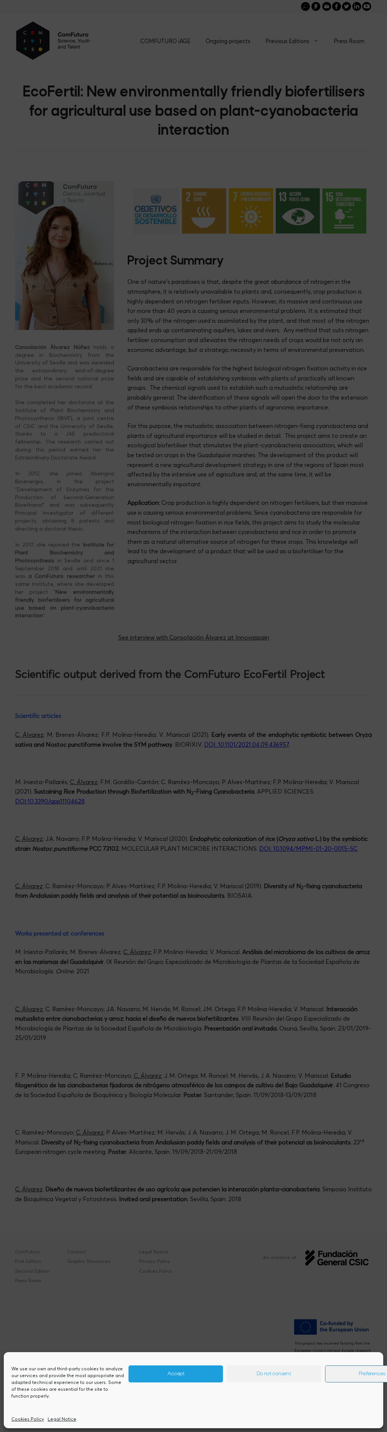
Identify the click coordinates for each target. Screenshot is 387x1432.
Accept (175, 1374)
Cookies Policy (27, 1419)
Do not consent (274, 1374)
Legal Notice (62, 1419)
